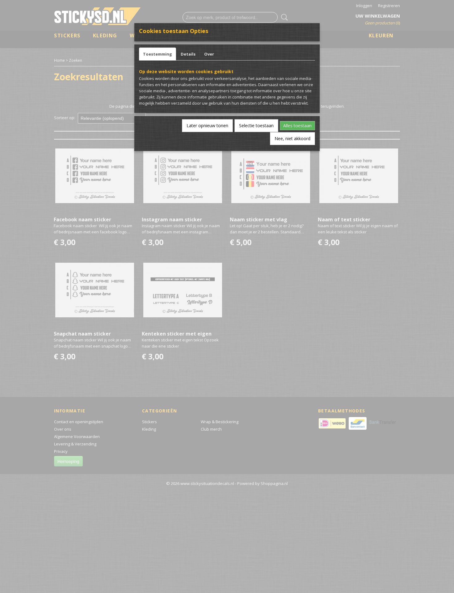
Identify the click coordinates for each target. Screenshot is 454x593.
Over (209, 54)
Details (188, 54)
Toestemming (157, 54)
